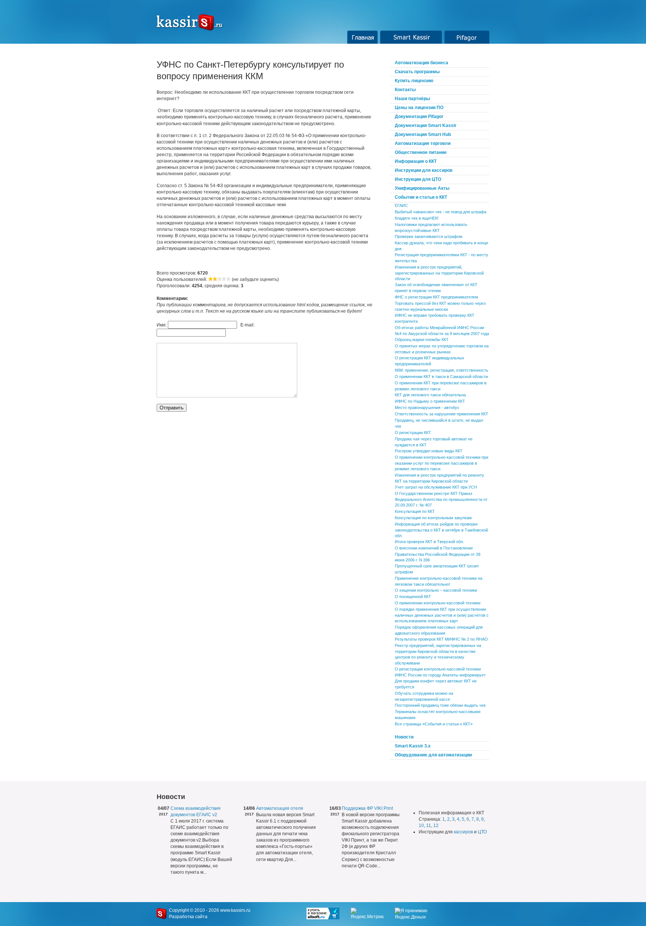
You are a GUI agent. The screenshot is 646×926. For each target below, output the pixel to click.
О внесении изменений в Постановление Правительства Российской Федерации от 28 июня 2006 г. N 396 (437, 554)
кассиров (463, 831)
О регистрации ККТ (413, 432)
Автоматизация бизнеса (421, 62)
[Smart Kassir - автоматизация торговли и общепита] (194, 22)
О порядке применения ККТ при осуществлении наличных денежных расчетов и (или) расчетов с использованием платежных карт (442, 615)
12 (436, 825)
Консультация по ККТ (415, 511)
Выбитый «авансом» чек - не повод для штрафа (440, 212)
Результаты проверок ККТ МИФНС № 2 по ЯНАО (441, 639)
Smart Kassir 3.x (413, 746)
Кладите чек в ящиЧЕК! (417, 218)
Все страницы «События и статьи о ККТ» (434, 724)
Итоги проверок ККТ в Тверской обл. (429, 541)
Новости (404, 737)
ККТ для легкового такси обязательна (430, 395)
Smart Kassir (411, 37)
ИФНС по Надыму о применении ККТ (430, 401)
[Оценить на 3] (219, 279)
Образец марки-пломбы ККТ (422, 339)
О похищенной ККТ (413, 596)
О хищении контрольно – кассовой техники (436, 590)
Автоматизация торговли (422, 143)
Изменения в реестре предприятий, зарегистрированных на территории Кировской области (439, 273)
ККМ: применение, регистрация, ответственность (441, 370)
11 (428, 825)
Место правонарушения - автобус (427, 407)
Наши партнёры (412, 98)
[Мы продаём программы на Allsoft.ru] (329, 913)
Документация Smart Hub (423, 134)
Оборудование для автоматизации (433, 755)
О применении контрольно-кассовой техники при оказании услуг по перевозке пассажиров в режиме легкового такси (441, 463)
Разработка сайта (188, 916)
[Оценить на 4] (224, 279)
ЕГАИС (401, 205)
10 (421, 825)
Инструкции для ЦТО (418, 179)
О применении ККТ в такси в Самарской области (441, 376)
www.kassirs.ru (235, 910)
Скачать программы (417, 71)
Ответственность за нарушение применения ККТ (441, 414)
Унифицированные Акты (422, 188)
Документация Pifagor (419, 116)
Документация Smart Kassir (425, 125)
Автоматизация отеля (279, 808)
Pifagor (467, 37)
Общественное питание (421, 152)
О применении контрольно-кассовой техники (437, 603)
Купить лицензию (414, 80)
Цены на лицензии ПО (419, 107)
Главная (362, 37)
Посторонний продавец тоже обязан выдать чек (440, 705)
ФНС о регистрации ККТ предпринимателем (436, 297)
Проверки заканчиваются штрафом (428, 236)
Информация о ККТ (416, 161)
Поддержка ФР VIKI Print (367, 808)
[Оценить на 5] (228, 279)
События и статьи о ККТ (421, 197)
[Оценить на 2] (215, 279)
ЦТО (482, 831)
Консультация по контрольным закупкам (433, 517)
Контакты (405, 89)
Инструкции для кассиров (423, 170)
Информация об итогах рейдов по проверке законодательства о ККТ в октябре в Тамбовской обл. (441, 530)
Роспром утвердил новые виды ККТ (428, 451)
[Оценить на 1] (210, 279)
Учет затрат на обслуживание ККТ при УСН (436, 487)
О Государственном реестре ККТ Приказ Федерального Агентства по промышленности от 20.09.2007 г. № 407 (441, 499)
